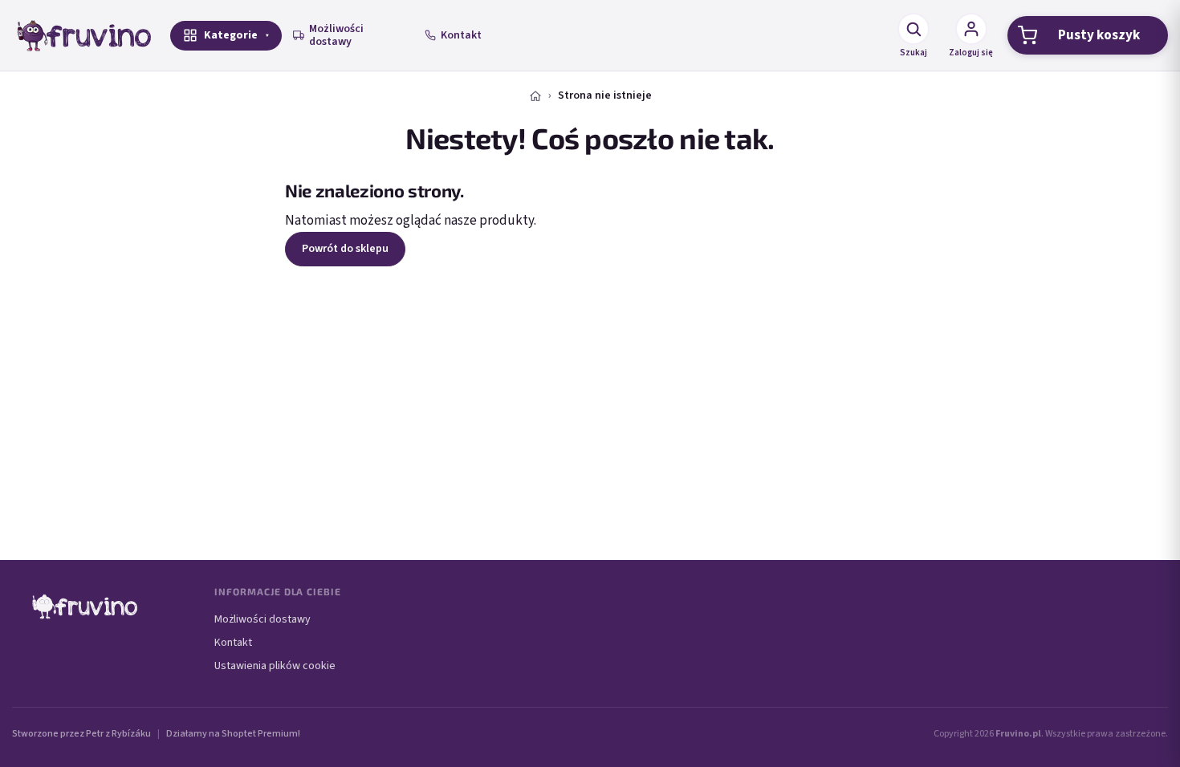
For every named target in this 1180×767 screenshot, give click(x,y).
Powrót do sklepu (345, 249)
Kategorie (231, 35)
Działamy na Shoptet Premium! (233, 734)
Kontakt (461, 35)
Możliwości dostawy (336, 35)
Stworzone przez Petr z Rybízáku (81, 734)
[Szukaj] (913, 29)
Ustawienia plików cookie (275, 666)
